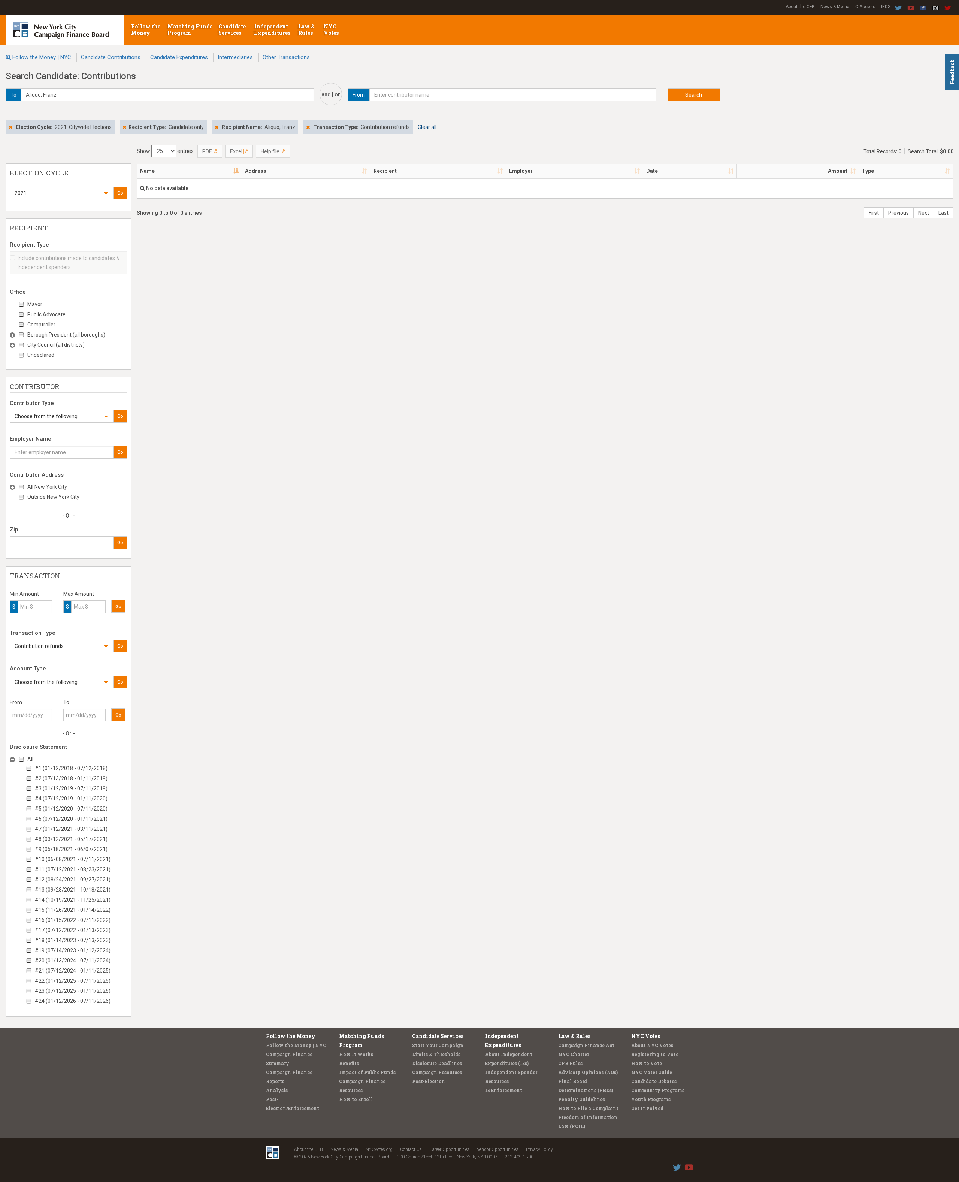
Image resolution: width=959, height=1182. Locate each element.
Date (652, 171)
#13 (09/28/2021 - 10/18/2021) (73, 890)
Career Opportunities (449, 1149)
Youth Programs (651, 1099)
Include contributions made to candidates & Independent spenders (69, 262)
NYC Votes (332, 29)
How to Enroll (356, 1099)
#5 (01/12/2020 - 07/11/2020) (71, 809)
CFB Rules (570, 1063)
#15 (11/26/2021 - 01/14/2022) (73, 910)
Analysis (277, 1090)
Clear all (427, 127)
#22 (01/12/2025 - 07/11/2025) (73, 981)
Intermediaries (235, 57)
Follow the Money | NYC (41, 57)
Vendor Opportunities (497, 1149)
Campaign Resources (437, 1072)
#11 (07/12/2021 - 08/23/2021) (73, 869)
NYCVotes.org (379, 1149)
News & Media (835, 6)
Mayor (34, 304)
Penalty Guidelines (581, 1099)
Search (693, 95)
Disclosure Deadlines (437, 1063)
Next (923, 213)
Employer (521, 171)
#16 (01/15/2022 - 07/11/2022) (73, 920)
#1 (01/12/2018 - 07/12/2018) (71, 768)
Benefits (349, 1063)
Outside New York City (53, 497)
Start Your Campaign (437, 1045)
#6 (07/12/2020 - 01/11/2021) (71, 819)
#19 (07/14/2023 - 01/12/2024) (73, 950)
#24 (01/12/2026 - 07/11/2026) (73, 1001)
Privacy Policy (539, 1149)
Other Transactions (286, 57)
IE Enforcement (503, 1090)
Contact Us (411, 1149)
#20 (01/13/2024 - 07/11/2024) (73, 961)
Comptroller (41, 325)
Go (120, 193)
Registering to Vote (654, 1054)
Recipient (385, 171)
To (66, 702)
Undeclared (40, 355)
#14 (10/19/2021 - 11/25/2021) (73, 900)
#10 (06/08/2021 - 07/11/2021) (73, 859)
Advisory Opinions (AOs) (588, 1072)
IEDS (885, 6)
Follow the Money (145, 29)
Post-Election (428, 1081)
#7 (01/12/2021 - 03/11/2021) (71, 829)
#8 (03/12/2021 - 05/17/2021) (71, 839)
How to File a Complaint (588, 1108)
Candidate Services (232, 29)
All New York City (47, 487)
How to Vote (646, 1063)
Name (147, 171)
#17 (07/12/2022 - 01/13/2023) (73, 930)
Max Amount (78, 594)
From (16, 702)
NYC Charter (573, 1054)
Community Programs (657, 1090)
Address (255, 171)
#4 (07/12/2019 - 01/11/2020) (71, 799)
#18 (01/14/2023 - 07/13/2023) (73, 940)
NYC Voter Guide (651, 1072)
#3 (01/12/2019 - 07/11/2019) (71, 788)
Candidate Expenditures (179, 57)
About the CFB (800, 6)
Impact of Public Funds (367, 1072)
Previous (898, 213)
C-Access (865, 6)
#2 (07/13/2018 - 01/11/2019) (71, 778)
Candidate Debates (654, 1081)
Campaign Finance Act (586, 1045)
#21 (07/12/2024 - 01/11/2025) (73, 971)
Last (943, 213)
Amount (837, 171)
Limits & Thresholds (436, 1054)
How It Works (356, 1054)
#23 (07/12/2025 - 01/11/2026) (73, 991)
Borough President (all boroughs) (66, 335)
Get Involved (647, 1108)
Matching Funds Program (189, 29)
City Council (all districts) (56, 345)
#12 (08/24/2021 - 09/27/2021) (73, 880)
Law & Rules (306, 29)
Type (868, 171)
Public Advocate (46, 314)
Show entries (165, 151)
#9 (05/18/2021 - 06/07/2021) (71, 849)
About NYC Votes (652, 1045)
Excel (236, 151)
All (30, 759)
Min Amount (24, 594)
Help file (271, 151)
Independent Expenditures (272, 29)
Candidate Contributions (110, 57)
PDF (207, 151)
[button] (61, 193)
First (874, 213)
